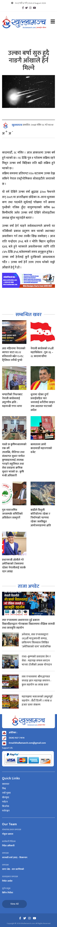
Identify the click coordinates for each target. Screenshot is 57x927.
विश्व (4, 789)
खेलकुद (5, 797)
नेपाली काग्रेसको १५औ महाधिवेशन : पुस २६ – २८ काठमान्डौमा (42, 352)
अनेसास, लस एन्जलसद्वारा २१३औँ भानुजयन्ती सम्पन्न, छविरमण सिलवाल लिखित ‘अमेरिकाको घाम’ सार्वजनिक (36, 640)
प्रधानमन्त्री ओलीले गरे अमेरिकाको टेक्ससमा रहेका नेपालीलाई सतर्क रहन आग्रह (14, 565)
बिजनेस (5, 806)
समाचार (5, 784)
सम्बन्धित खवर (28, 314)
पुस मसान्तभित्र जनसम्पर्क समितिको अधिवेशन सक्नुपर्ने (12, 514)
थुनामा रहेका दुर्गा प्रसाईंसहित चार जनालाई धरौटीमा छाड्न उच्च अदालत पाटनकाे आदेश (43, 402)
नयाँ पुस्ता (6, 793)
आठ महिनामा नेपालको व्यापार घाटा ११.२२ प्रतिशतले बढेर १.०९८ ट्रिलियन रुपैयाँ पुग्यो (13, 354)
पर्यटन (5, 802)
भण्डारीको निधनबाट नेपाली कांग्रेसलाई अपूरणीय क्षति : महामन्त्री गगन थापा (12, 400)
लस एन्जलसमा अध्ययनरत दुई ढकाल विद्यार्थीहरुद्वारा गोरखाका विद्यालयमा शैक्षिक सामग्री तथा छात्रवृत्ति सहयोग (28, 624)
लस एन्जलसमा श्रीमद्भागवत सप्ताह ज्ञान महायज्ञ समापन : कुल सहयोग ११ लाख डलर (36, 680)
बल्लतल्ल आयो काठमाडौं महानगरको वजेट (41, 448)
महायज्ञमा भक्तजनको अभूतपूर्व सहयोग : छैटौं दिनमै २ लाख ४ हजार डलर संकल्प (37, 700)
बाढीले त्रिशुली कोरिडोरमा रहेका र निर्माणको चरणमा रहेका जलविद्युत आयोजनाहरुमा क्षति (41, 518)
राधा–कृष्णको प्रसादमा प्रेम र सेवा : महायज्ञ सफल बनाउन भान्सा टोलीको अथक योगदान (37, 660)
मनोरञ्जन (6, 811)
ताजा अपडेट (28, 586)
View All (14, 904)
